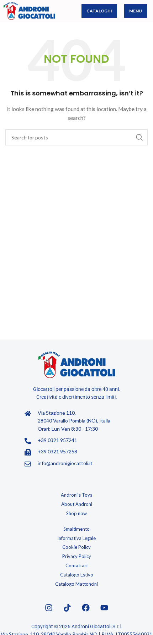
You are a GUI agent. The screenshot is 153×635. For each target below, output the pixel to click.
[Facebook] (86, 607)
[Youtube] (104, 607)
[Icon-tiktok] (67, 607)
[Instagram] (49, 607)
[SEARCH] (139, 137)
